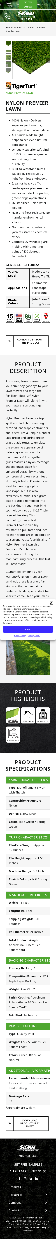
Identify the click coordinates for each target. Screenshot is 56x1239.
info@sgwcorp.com (41, 1221)
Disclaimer (28, 1224)
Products (19, 27)
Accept (28, 629)
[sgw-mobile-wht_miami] (26, 13)
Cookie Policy (20, 635)
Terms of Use (12, 1227)
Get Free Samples (28, 1164)
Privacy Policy (34, 635)
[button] (51, 602)
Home (9, 27)
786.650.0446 (28, 1156)
